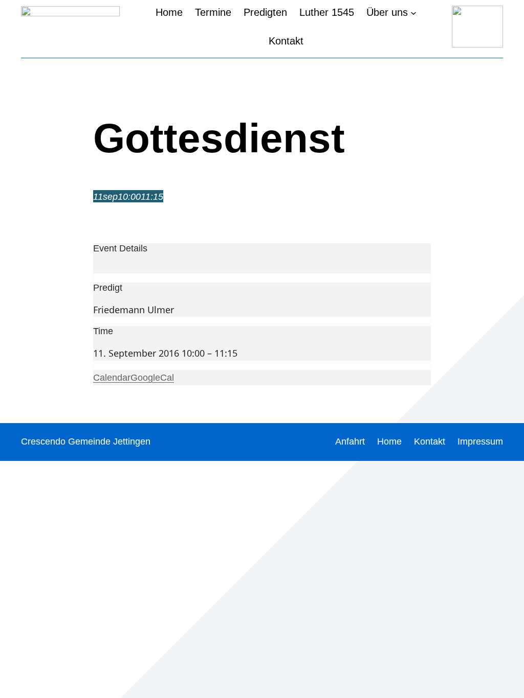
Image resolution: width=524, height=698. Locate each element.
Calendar (111, 378)
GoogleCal (152, 378)
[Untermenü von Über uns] (413, 12)
